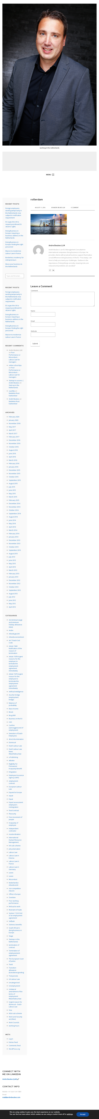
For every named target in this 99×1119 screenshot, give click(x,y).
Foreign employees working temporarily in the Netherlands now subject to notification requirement (13, 213)
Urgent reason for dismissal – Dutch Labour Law (15, 1004)
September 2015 (15, 480)
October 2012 (13, 587)
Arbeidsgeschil (14, 634)
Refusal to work (14, 906)
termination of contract (14, 946)
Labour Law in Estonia (14, 856)
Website (34, 331)
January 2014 (13, 537)
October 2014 (13, 510)
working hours (14, 1026)
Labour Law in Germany (14, 868)
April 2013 (12, 567)
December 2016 (14, 440)
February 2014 (14, 533)
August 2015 (13, 483)
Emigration (13, 772)
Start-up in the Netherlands (14, 386)
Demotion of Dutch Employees (15, 734)
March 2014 (13, 530)
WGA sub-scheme (15, 1013)
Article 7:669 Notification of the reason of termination (15, 649)
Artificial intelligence (16, 691)
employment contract (13, 782)
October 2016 (13, 447)
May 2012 (12, 603)
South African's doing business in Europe (15, 930)
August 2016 (13, 450)
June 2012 (12, 600)
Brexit (11, 712)
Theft (11, 964)
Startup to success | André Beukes (16, 381)
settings (70, 1114)
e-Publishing (13, 757)
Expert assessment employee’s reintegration (16, 804)
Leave (11, 873)
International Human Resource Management (15, 839)
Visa (10, 1010)
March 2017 (13, 433)
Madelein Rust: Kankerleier (14, 394)
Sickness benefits (15, 924)
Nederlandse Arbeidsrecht (13, 884)
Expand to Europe (15, 792)
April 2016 (12, 457)
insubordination (15, 834)
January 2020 (13, 420)
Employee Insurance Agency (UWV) (16, 776)
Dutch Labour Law (15, 746)
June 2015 (12, 490)
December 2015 (14, 470)
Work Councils (14, 1022)
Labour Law (13, 852)
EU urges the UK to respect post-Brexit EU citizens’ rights (13, 224)
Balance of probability (13, 704)
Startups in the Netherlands (14, 940)
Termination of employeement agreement (14, 953)
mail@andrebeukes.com (11, 1097)
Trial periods (13, 976)
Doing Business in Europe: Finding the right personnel (14, 244)
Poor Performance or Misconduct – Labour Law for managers (14, 357)
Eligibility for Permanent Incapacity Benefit (15, 766)
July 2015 (12, 487)
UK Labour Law (14, 979)
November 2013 (14, 543)
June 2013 (12, 560)
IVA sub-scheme (15, 846)
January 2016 (13, 467)
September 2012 (15, 590)
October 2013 (13, 547)
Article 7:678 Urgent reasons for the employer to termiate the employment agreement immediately (16, 663)
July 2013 (12, 557)
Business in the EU (15, 719)
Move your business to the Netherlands (13, 265)
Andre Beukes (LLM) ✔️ (10, 1079)
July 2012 (12, 597)
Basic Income (13, 709)
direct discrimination (16, 739)
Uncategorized (14, 982)
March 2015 (13, 497)
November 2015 (14, 473)
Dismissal (12, 742)
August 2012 (13, 593)
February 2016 (14, 463)
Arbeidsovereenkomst (17, 637)
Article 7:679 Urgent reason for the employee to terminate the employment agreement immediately (16, 681)
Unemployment (14, 986)
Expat (11, 799)
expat (11, 796)
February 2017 (14, 437)
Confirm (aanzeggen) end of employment (16, 727)
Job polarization (14, 849)
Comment (34, 291)
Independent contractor (13, 829)
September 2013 (15, 550)
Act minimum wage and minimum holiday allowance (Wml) (15, 623)
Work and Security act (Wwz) (15, 1018)
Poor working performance (13, 902)
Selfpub (12, 921)
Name (33, 311)
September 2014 (15, 513)
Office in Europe (15, 894)
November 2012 (14, 583)
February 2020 (14, 417)
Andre (11, 630)
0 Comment (74, 207)
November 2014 (14, 507)
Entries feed (13, 1042)
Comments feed (15, 1045)
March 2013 (13, 570)
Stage (11, 936)
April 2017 (12, 430)
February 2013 (14, 573)
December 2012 (14, 580)
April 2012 (12, 607)
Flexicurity (12, 814)
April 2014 (12, 527)
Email (33, 321)
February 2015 (14, 500)
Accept (82, 1114)
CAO (10, 722)
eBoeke (11, 760)
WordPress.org (14, 1049)
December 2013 (14, 540)
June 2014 (12, 520)
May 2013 (12, 563)
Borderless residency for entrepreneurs (14, 258)
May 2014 (12, 523)
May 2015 (12, 493)
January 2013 (13, 577)
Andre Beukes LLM (59, 207)
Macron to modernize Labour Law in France (13, 252)
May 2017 (12, 427)
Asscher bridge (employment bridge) (14, 697)
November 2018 (14, 423)
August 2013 (13, 553)
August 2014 (13, 517)
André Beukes (14, 399)
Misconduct (13, 879)
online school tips (15, 365)
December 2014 (14, 503)
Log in (11, 1039)
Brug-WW (12, 715)
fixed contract (14, 810)
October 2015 (13, 477)
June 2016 (12, 453)
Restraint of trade (15, 910)
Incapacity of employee (13, 824)
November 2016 (14, 443)
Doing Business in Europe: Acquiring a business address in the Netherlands (14, 234)
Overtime (12, 897)
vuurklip (12, 391)
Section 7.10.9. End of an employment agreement (15, 915)
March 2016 (13, 460)
